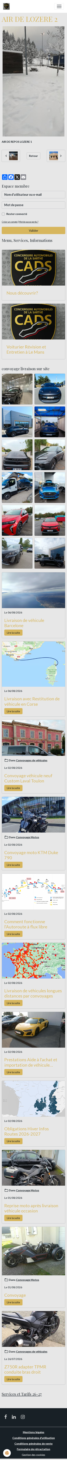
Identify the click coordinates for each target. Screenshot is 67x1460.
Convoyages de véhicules (31, 760)
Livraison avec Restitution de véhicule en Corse (32, 701)
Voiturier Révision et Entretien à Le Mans (26, 349)
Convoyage (15, 1295)
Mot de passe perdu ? (28, 222)
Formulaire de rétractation (33, 1449)
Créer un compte (10, 222)
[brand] (7, 6)
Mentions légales (33, 1432)
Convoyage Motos (27, 837)
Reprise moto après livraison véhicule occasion (31, 1208)
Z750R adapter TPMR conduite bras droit (25, 1369)
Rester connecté (16, 213)
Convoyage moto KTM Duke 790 (31, 855)
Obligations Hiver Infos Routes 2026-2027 (26, 1131)
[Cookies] (7, 1453)
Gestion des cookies (33, 1454)
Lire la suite (13, 632)
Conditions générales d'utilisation (33, 1437)
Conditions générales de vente (33, 1443)
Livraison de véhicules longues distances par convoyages (33, 993)
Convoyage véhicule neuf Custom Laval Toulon (28, 778)
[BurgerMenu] (59, 6)
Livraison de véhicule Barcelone (24, 623)
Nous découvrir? (22, 292)
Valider (33, 230)
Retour (33, 155)
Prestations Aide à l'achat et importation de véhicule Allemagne (30, 1062)
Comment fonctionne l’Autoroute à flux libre (25, 924)
